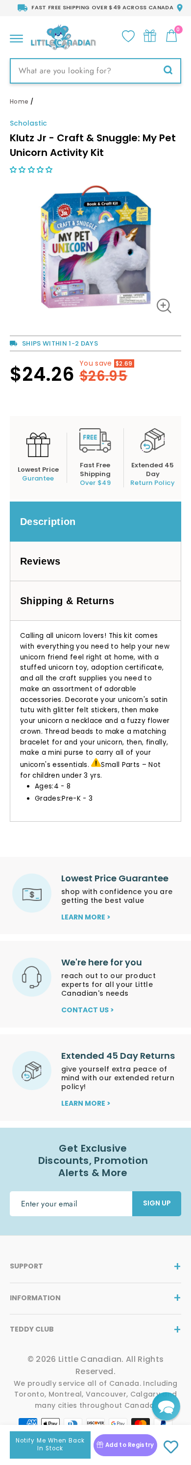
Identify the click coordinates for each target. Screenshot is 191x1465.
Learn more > (86, 917)
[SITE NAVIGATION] (16, 35)
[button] (32, 170)
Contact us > (87, 1010)
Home (19, 101)
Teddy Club (32, 1329)
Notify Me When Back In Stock (50, 1444)
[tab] (95, 522)
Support (26, 1266)
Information (35, 1298)
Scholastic (28, 123)
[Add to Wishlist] (170, 1447)
